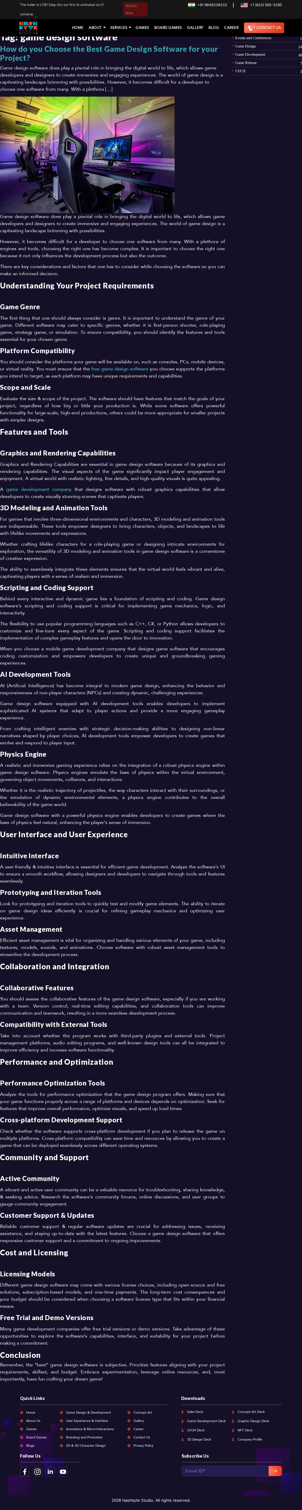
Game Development (250, 54)
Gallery (195, 27)
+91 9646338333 (212, 5)
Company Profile (250, 1439)
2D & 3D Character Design (86, 1445)
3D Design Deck (199, 1439)
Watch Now (131, 9)
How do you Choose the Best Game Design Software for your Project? (109, 53)
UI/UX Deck (196, 1430)
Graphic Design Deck (253, 1421)
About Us (33, 1421)
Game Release (246, 63)
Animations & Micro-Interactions (90, 1429)
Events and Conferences (253, 38)
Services (118, 27)
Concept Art (143, 1412)
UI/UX (240, 71)
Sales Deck (195, 1412)
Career (231, 27)
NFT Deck (245, 1430)
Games (142, 27)
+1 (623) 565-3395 (266, 5)
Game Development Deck (206, 1421)
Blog (214, 27)
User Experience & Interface (87, 1421)
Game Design (245, 46)
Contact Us (269, 27)
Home (78, 27)
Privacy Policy (143, 1445)
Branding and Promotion (84, 1437)
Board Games (168, 27)
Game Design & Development (88, 1412)
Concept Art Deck (251, 1412)
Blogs (30, 1445)
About (95, 27)
